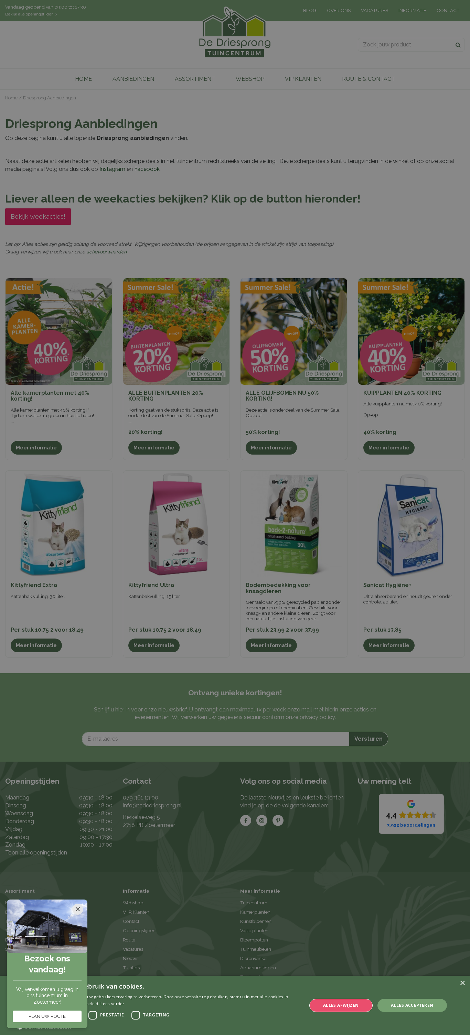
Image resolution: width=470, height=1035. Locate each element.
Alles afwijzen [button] (341, 1005)
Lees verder (112, 1003)
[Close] (77, 909)
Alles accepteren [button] (412, 1005)
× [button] (462, 983)
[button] (157, 1026)
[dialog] (235, 1005)
